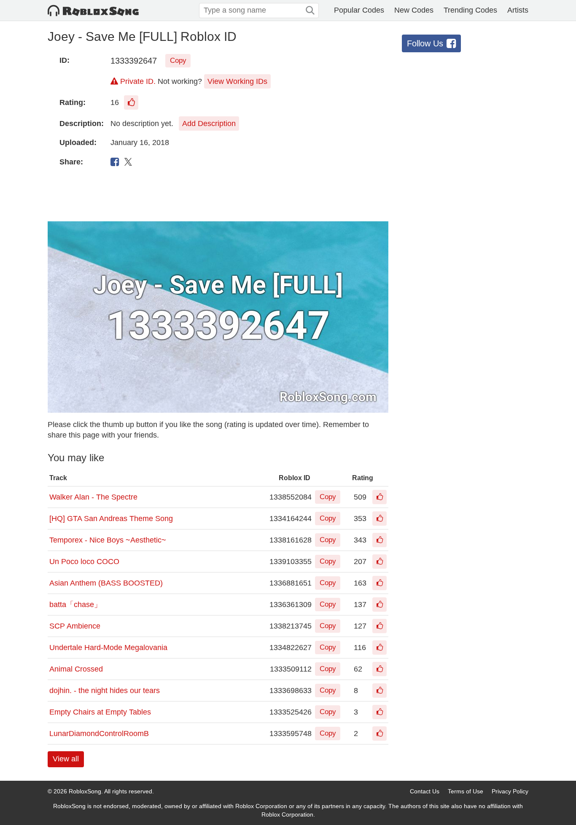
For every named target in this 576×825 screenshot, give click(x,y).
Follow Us (425, 43)
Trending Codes (470, 10)
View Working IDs (237, 81)
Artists (517, 10)
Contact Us (424, 791)
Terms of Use (465, 791)
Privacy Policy (510, 791)
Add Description (209, 123)
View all (66, 759)
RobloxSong (85, 791)
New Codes (413, 10)
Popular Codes (359, 10)
